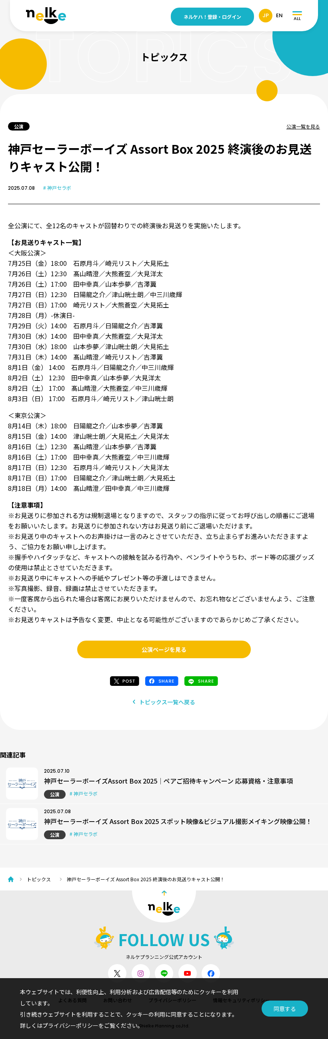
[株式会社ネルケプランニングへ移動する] (13, 879)
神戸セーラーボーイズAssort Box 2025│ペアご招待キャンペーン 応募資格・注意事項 (168, 781)
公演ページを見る (164, 649)
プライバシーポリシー (70, 1025)
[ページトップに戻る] (164, 906)
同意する (285, 1009)
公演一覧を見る (303, 126)
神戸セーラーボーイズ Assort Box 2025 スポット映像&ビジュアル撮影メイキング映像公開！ (178, 821)
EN (279, 15)
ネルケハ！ (212, 16)
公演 (55, 794)
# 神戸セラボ (57, 187)
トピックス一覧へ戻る (167, 702)
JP (265, 15)
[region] (168, 879)
